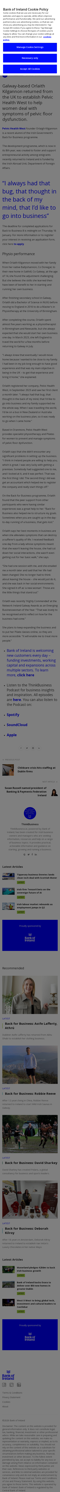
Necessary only (30, 58)
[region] (30, 38)
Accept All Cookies (30, 68)
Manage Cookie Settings (30, 47)
